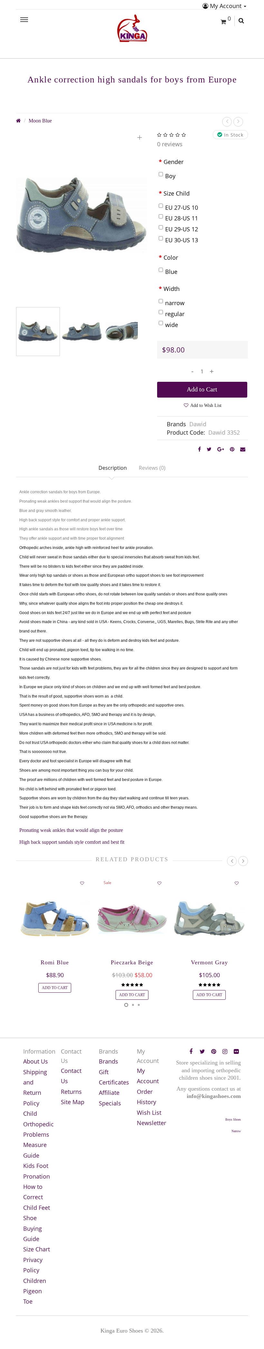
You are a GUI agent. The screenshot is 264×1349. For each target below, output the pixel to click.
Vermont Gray (209, 962)
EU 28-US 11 (181, 218)
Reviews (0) (152, 467)
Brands (108, 1061)
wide (171, 325)
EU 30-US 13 (181, 240)
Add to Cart (202, 389)
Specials (110, 1103)
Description (113, 467)
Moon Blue (40, 121)
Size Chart (36, 1249)
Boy (170, 176)
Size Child (177, 193)
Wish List (149, 1112)
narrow (174, 303)
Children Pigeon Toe (34, 1291)
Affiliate (109, 1092)
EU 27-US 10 (181, 207)
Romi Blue (55, 962)
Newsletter (151, 1123)
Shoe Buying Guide (32, 1228)
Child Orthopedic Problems (38, 1124)
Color (171, 257)
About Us (35, 1061)
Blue (171, 271)
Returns (71, 1091)
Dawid (197, 424)
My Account (225, 6)
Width (172, 289)
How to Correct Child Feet (36, 1197)
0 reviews (170, 144)
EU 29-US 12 (181, 229)
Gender (174, 162)
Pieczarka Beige (132, 962)
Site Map (72, 1102)
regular (174, 314)
